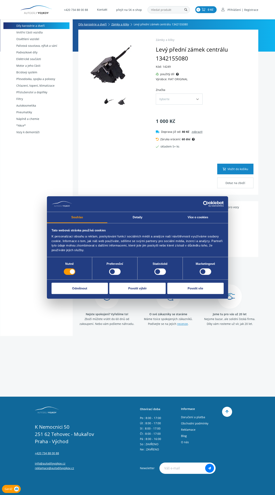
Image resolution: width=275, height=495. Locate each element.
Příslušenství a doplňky (31, 92)
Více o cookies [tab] (198, 217)
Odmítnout (79, 288)
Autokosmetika (26, 105)
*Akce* (21, 125)
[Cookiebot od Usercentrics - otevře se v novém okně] (206, 204)
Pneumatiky (24, 112)
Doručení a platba (193, 417)
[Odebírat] (209, 468)
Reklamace (188, 430)
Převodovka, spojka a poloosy (35, 79)
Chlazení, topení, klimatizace (35, 85)
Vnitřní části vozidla (29, 32)
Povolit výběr (137, 288)
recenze (182, 324)
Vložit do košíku (237, 169)
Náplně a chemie (27, 119)
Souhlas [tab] (77, 217)
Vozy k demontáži (28, 132)
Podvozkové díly (26, 52)
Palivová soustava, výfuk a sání (36, 46)
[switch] (115, 271)
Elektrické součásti (28, 59)
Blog (184, 436)
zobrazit (197, 132)
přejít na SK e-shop (129, 10)
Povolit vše (195, 288)
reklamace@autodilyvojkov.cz (54, 468)
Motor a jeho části (28, 66)
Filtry (19, 99)
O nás (185, 442)
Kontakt (102, 9)
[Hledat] (186, 9)
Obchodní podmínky (194, 423)
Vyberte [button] (164, 99)
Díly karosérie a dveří (30, 26)
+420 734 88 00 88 (76, 10)
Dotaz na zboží (235, 183)
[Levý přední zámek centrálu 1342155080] (116, 64)
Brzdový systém (26, 72)
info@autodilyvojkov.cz (50, 463)
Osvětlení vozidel (27, 39)
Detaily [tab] (138, 217)
